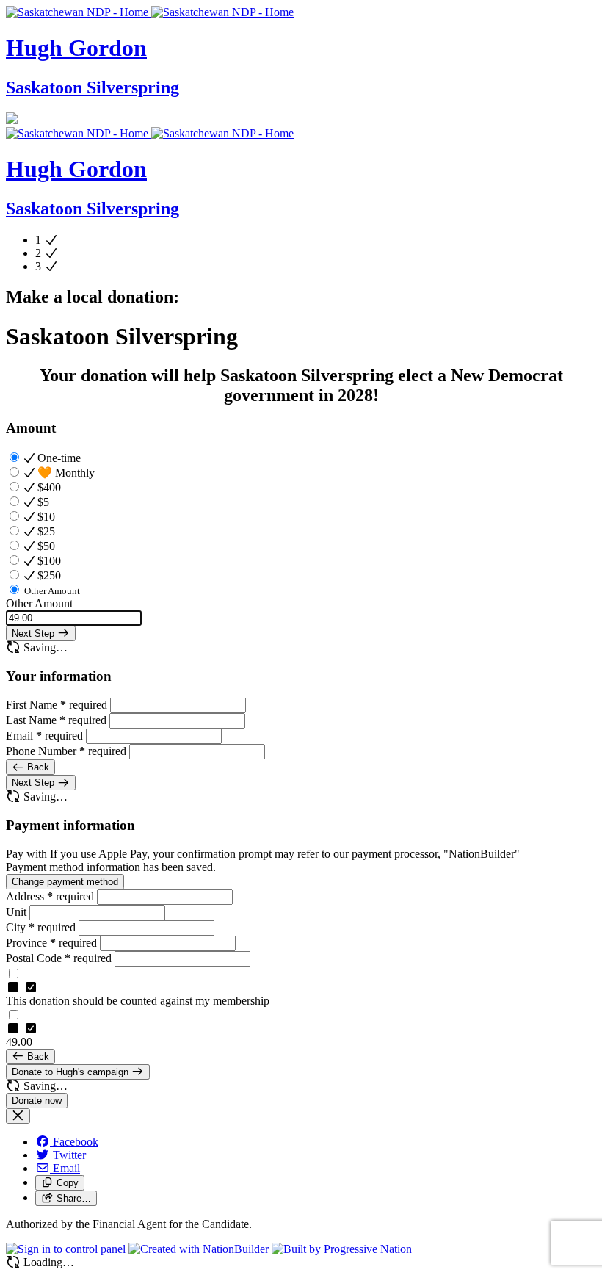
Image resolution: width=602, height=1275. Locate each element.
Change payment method (65, 881)
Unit (17, 912)
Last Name (56, 720)
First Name (56, 704)
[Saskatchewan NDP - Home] (150, 12)
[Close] (18, 1116)
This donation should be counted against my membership (137, 1000)
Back (36, 767)
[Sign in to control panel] (67, 1249)
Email (44, 735)
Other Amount (39, 603)
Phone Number (66, 751)
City (41, 927)
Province (51, 942)
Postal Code (59, 958)
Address (50, 896)
